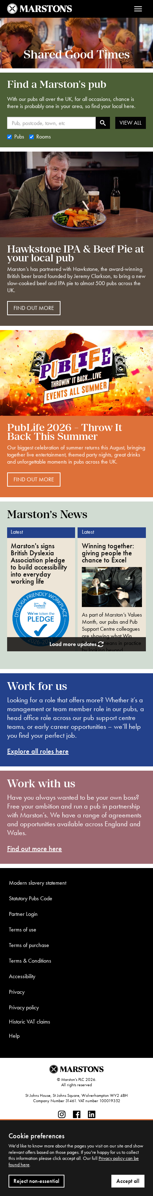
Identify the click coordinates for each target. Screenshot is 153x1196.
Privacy (17, 991)
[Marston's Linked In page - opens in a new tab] (91, 1115)
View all (131, 122)
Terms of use (22, 929)
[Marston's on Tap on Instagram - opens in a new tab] (61, 1115)
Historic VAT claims (29, 1021)
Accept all (127, 1181)
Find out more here (34, 848)
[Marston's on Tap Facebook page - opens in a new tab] (76, 1115)
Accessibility (22, 976)
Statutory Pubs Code (30, 898)
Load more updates (73, 644)
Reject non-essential (36, 1181)
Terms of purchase (29, 945)
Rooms (43, 136)
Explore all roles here (38, 751)
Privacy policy (24, 1007)
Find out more (34, 308)
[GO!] (103, 123)
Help (14, 1035)
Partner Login (23, 914)
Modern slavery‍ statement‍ (37, 882)
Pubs (19, 136)
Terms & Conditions (30, 960)
